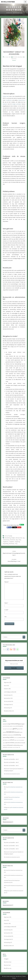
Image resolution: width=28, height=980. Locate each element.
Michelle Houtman (8, 2)
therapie (23, 742)
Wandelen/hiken (8, 711)
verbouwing (16, 745)
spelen (4, 742)
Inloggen (6, 959)
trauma (4, 745)
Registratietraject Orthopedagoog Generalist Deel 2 (14, 553)
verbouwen (9, 745)
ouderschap (16, 737)
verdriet (21, 745)
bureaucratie (19, 537)
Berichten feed (7, 962)
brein (6, 726)
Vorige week (6, 96)
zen (19, 747)
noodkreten (9, 100)
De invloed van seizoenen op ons (12, 773)
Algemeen (6, 682)
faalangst (4, 728)
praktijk (19, 737)
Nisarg (14, 978)
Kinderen (6, 688)
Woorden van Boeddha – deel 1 (11, 765)
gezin (15, 728)
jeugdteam (5, 541)
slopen (15, 740)
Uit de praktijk (8, 536)
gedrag (11, 728)
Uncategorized (7, 704)
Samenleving (7, 695)
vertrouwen (9, 747)
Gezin (5, 685)
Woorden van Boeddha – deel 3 (11, 759)
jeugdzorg (17, 541)
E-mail (7, 609)
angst (9, 724)
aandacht (5, 724)
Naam (6, 603)
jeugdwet (11, 541)
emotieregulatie (19, 726)
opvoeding (6, 737)
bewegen (22, 724)
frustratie (8, 728)
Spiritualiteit (7, 698)
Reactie (7, 582)
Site (5, 616)
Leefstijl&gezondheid (9, 692)
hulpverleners (21, 100)
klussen (17, 732)
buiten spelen (9, 726)
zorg (16, 543)
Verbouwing (7, 707)
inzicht (4, 732)
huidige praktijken (16, 104)
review (8, 740)
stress (12, 742)
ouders (11, 737)
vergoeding (5, 543)
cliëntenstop (6, 539)
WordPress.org (7, 968)
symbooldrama (17, 742)
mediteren (5, 735)
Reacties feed (7, 965)
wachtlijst (11, 543)
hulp (20, 539)
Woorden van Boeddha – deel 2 (11, 762)
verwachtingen (15, 747)
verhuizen (5, 747)
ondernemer (10, 735)
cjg (23, 537)
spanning (18, 740)
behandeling (7, 537)
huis (22, 728)
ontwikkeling (17, 735)
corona (13, 726)
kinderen (10, 732)
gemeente (12, 539)
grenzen (18, 728)
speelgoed (22, 740)
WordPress (18, 976)
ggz (17, 539)
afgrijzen (5, 104)
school (12, 740)
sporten (7, 742)
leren (21, 732)
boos (3, 726)
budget (13, 537)
